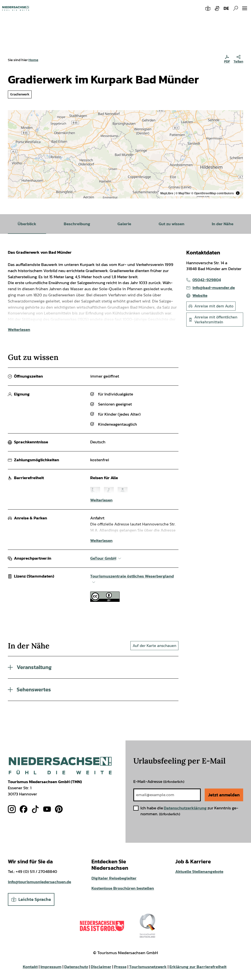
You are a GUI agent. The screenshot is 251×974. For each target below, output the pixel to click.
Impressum (51, 967)
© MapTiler (183, 193)
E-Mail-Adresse (158, 781)
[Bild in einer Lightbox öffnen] (60, 765)
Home (33, 60)
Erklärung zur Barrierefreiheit (197, 967)
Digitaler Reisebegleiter (114, 878)
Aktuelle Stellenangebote (199, 872)
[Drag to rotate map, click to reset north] (13, 130)
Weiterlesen (19, 330)
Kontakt (30, 967)
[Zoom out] (13, 123)
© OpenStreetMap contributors (212, 193)
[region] (125, 154)
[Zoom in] (13, 116)
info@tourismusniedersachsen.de (39, 882)
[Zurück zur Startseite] (15, 8)
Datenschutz (76, 967)
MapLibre (166, 193)
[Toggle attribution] (238, 193)
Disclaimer (101, 967)
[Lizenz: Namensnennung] (105, 600)
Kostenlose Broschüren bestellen (122, 888)
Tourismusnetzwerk (148, 967)
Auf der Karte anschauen (154, 645)
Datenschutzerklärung (185, 808)
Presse (120, 967)
